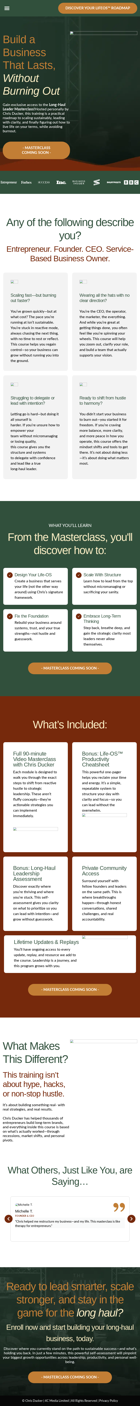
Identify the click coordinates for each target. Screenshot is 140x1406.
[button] (7, 8)
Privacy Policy (108, 1400)
